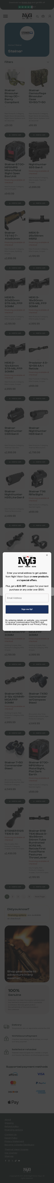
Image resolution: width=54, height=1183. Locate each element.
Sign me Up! (27, 609)
